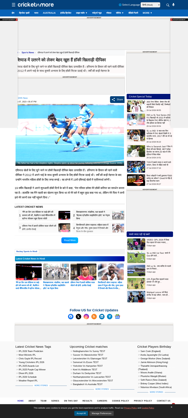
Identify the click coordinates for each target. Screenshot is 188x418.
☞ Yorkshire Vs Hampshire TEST (86, 366)
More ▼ (147, 13)
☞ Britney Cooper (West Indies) (153, 383)
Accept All (81, 413)
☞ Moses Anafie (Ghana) (150, 372)
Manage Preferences (101, 413)
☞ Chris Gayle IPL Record (28, 358)
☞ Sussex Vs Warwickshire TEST (86, 355)
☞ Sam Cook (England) (149, 351)
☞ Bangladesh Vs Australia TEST (86, 384)
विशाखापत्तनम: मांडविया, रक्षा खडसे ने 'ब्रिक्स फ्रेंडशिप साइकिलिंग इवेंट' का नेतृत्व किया (56, 285)
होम (13, 13)
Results (87, 401)
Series (55, 401)
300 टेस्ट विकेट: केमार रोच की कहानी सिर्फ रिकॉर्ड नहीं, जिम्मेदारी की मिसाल (159, 104)
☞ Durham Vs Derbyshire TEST (85, 373)
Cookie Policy (120, 401)
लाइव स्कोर (82, 13)
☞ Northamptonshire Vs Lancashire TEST (90, 377)
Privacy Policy (143, 401)
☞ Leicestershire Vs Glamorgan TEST (88, 358)
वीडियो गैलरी (133, 13)
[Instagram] (86, 316)
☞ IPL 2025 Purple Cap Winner (31, 369)
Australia (49, 13)
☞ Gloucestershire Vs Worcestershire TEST (91, 380)
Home (20, 401)
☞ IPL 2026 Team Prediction (29, 351)
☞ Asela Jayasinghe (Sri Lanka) (153, 355)
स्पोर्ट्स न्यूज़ (97, 13)
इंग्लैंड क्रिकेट (65, 13)
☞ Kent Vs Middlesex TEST (83, 369)
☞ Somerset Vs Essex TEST (84, 362)
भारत (36, 13)
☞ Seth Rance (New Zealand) (152, 380)
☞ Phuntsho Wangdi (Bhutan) (152, 376)
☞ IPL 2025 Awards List (27, 366)
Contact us (164, 401)
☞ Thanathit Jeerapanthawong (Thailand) (152, 366)
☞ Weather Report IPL (27, 380)
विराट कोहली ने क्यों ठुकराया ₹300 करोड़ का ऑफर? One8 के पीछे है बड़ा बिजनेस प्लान (159, 178)
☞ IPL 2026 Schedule (26, 377)
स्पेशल (108, 13)
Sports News (28, 52)
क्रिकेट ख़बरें (24, 13)
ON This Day (71, 401)
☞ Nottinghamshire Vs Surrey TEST (87, 351)
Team (44, 401)
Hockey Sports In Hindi (26, 251)
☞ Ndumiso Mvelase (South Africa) (155, 387)
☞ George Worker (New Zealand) (154, 358)
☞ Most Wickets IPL (26, 355)
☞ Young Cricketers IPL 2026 (30, 362)
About (32, 401)
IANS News (23, 98)
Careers (102, 401)
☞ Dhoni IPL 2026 (24, 373)
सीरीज (120, 13)
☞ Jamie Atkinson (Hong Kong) (153, 362)
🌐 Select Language (129, 5)
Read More (70, 240)
